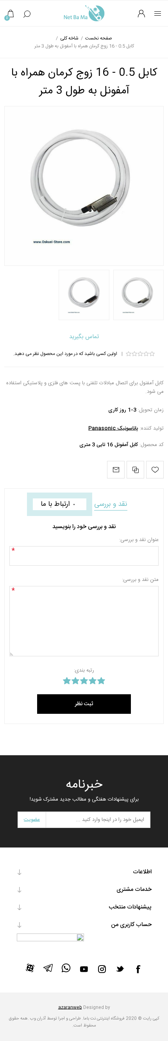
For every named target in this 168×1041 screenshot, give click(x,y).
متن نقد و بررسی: (140, 579)
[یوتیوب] (84, 969)
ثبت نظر (84, 704)
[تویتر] (120, 968)
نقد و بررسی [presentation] (110, 504)
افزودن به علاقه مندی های (155, 469)
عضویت (32, 819)
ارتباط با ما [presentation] (55, 504)
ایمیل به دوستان (116, 469)
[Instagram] (102, 969)
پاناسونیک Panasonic (113, 428)
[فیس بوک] (138, 969)
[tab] (110, 504)
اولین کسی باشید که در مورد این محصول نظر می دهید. (65, 354)
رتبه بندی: (84, 670)
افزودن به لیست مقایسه (135, 469)
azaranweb (70, 1007)
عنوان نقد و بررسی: (139, 540)
